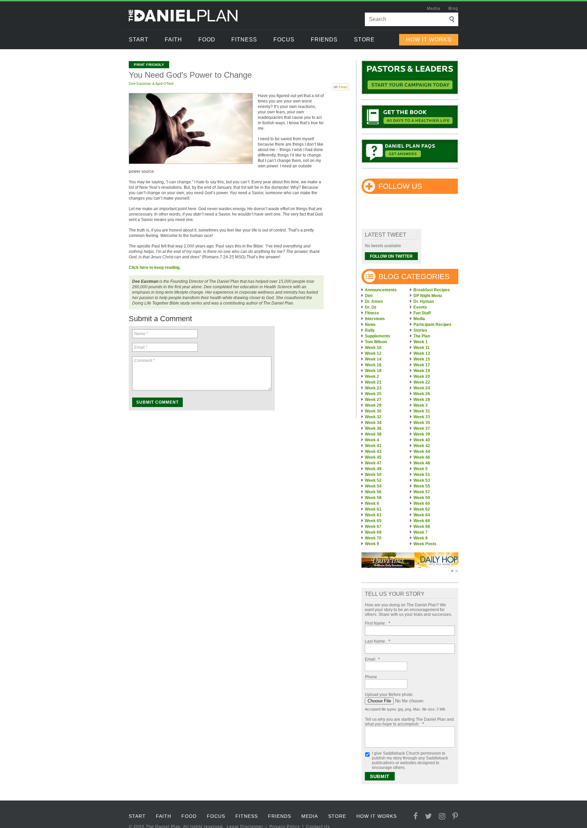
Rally (370, 330)
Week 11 (421, 347)
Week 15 (421, 359)
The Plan (421, 336)
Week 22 (421, 382)
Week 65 (373, 520)
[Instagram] (442, 816)
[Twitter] (428, 816)
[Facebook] (415, 816)
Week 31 (421, 411)
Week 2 (372, 376)
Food (206, 39)
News (370, 324)
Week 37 (421, 428)
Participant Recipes (432, 324)
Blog (453, 8)
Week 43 (373, 451)
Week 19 (421, 370)
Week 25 (373, 393)
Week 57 (421, 492)
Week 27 (373, 399)
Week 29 (373, 405)
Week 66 (421, 520)
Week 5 (420, 468)
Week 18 (373, 370)
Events (420, 307)
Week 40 (421, 440)
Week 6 (372, 503)
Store (364, 39)
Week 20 (421, 376)
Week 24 (421, 388)
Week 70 (373, 538)
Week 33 (421, 417)
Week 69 (373, 532)
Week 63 (373, 515)
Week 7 (420, 532)
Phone (371, 677)
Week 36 (373, 428)
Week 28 (421, 399)
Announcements (381, 290)
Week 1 (420, 341)
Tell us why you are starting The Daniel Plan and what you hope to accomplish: (409, 721)
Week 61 (373, 509)
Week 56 (373, 492)
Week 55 (421, 486)
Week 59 (421, 497)
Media (433, 8)
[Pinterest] (455, 816)
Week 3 (420, 405)
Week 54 (373, 486)
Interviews (375, 318)
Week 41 (373, 445)
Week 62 (421, 509)
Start (138, 39)
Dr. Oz (370, 307)
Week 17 (421, 365)
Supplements (377, 336)
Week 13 (421, 353)
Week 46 (421, 457)
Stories (420, 330)
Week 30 (373, 411)
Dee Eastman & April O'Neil (151, 83)
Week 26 (421, 393)
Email (372, 659)
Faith (173, 39)
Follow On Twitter (391, 256)
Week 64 (421, 515)
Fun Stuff (422, 313)
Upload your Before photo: (389, 694)
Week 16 (373, 365)
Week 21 (373, 382)
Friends (324, 39)
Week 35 (421, 422)
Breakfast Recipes (431, 290)
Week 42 (421, 445)
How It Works (428, 39)
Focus (284, 39)
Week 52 (373, 480)
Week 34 (373, 422)
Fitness (244, 39)
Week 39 (421, 434)
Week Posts (425, 543)
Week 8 (420, 538)
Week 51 (421, 474)
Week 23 (373, 388)
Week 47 (373, 463)
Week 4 (372, 440)
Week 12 (373, 353)
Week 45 (373, 457)
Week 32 (373, 417)
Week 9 (372, 543)
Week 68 (421, 526)
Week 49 (373, 468)
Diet (369, 295)
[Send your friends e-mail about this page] (340, 86)
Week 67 (373, 526)
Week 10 (373, 347)
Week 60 (421, 503)
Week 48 (421, 463)
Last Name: (377, 641)
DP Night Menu (427, 295)
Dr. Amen (374, 301)
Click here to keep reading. (154, 267)
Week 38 (373, 434)
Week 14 (373, 359)
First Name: (377, 623)
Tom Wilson (376, 341)
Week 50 (373, 474)
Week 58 (373, 497)
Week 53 (421, 480)
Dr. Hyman (423, 301)
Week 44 (421, 451)
